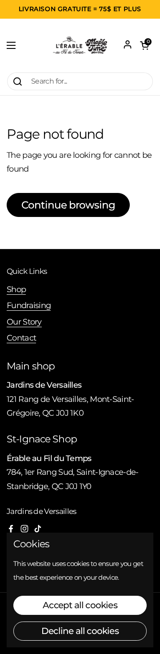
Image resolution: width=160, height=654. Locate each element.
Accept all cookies (80, 605)
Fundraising (29, 305)
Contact (21, 337)
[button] (144, 45)
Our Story (24, 321)
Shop (16, 289)
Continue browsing (68, 205)
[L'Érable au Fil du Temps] (80, 45)
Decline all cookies (80, 631)
